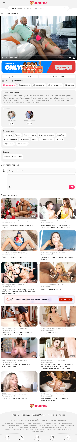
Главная (15, 415)
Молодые (8, 135)
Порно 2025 (9, 144)
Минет (34, 139)
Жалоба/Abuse (39, 415)
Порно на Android (56, 415)
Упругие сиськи (10, 139)
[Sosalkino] (38, 3)
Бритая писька (30, 135)
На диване (24, 139)
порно (27, 420)
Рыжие (18, 135)
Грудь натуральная (46, 135)
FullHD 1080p (22, 144)
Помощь (25, 415)
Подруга (59, 139)
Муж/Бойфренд (46, 139)
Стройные (61, 135)
